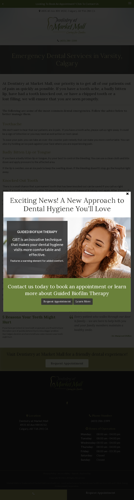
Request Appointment (57, 301)
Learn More (83, 301)
